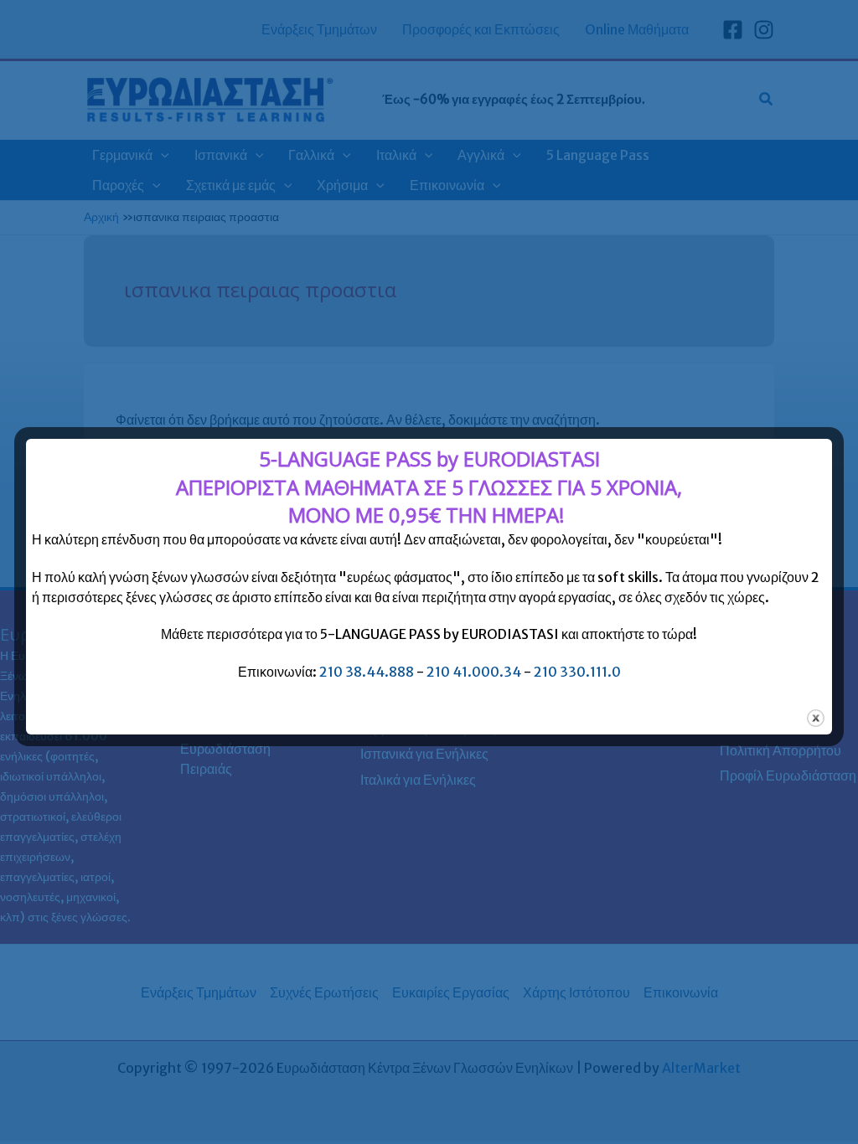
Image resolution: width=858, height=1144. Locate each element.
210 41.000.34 (473, 671)
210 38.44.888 (366, 671)
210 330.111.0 (577, 671)
